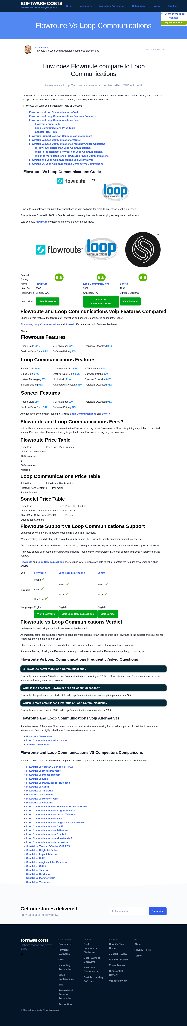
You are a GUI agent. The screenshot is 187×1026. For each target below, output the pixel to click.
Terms (138, 955)
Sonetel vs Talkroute (38, 870)
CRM (69, 6)
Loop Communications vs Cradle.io (46, 834)
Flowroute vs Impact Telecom (43, 774)
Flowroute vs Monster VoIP (42, 798)
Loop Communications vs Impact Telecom (50, 814)
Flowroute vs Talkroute (39, 790)
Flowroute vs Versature (39, 802)
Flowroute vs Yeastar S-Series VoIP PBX (49, 766)
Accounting (65, 1004)
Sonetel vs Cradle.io (38, 874)
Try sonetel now (174, 22)
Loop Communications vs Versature (47, 842)
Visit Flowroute (47, 301)
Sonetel (69, 324)
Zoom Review (117, 965)
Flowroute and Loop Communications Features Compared (62, 116)
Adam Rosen (41, 47)
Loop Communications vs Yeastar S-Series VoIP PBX (57, 806)
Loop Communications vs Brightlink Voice (50, 810)
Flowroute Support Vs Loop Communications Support (60, 136)
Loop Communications (47, 324)
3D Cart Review (118, 954)
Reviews (156, 6)
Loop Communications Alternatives (46, 740)
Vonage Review (118, 980)
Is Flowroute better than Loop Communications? (63, 147)
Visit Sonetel (130, 301)
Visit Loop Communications (101, 301)
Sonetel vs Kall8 (35, 858)
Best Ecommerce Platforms (90, 948)
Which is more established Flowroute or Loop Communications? (72, 155)
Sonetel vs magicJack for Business (46, 862)
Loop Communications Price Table (55, 128)
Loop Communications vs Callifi (45, 826)
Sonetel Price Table (46, 132)
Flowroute (41, 221)
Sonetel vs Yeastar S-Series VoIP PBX (48, 846)
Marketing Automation (112, 6)
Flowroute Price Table (47, 124)
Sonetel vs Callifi (36, 866)
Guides (172, 6)
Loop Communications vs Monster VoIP (49, 838)
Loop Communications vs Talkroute (46, 830)
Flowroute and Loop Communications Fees (54, 120)
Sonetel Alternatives (38, 744)
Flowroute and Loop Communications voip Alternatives (61, 159)
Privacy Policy (142, 949)
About (137, 944)
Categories (138, 6)
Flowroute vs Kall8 (37, 778)
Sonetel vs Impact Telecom (41, 854)
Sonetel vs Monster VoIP (40, 878)
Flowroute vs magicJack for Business (48, 782)
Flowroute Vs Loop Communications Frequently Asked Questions (67, 144)
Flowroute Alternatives (39, 736)
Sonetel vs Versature (38, 882)
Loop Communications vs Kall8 (44, 818)
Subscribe (157, 911)
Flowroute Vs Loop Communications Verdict (54, 140)
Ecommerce (85, 6)
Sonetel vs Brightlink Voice (42, 850)
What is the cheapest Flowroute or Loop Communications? (69, 151)
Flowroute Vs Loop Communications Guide (54, 112)
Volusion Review (118, 959)
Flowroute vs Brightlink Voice (43, 770)
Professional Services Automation (65, 994)
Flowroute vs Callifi (37, 786)
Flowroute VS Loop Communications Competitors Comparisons (66, 163)
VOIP (61, 984)
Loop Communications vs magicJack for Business (55, 822)
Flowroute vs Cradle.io (39, 794)
